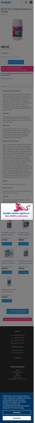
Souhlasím (17, 418)
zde (22, 408)
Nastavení (17, 412)
